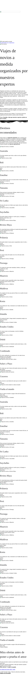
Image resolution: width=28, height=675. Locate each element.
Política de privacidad (5, 673)
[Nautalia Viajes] (10, 12)
